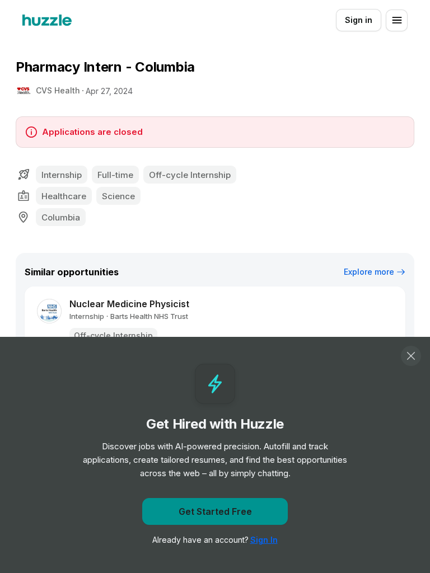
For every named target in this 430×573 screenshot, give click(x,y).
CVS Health (58, 90)
